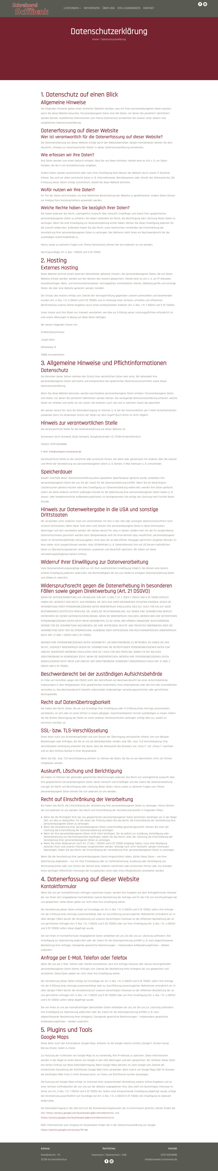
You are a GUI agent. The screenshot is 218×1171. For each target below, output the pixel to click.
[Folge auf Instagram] (205, 4)
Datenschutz (113, 1155)
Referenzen (92, 8)
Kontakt (148, 8)
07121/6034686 (169, 1155)
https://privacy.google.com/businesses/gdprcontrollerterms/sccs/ (77, 1117)
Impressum (97, 1155)
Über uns (108, 8)
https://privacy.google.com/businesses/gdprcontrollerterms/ (80, 1113)
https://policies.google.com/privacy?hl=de (64, 1130)
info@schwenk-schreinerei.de (65, 452)
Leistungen (71, 8)
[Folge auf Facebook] (200, 4)
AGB (124, 1155)
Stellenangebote (129, 8)
